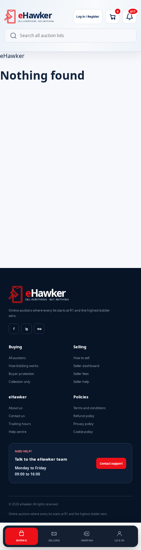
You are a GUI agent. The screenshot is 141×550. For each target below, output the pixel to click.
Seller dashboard (86, 365)
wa (39, 329)
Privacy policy (83, 423)
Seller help (81, 381)
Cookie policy (83, 431)
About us (15, 408)
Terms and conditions (89, 408)
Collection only (19, 381)
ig (26, 329)
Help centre (17, 431)
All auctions (17, 358)
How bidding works (23, 365)
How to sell (81, 358)
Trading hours (20, 423)
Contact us (17, 415)
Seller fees (81, 373)
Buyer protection (21, 373)
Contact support (111, 463)
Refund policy (83, 415)
